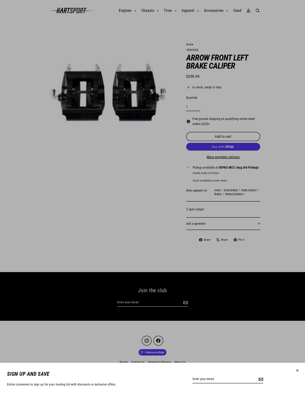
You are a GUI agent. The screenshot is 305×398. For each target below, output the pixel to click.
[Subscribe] (260, 379)
